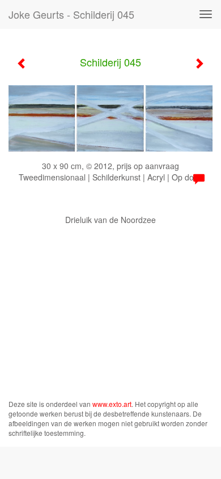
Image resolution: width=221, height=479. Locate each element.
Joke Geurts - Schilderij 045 (71, 14)
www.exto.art (111, 404)
